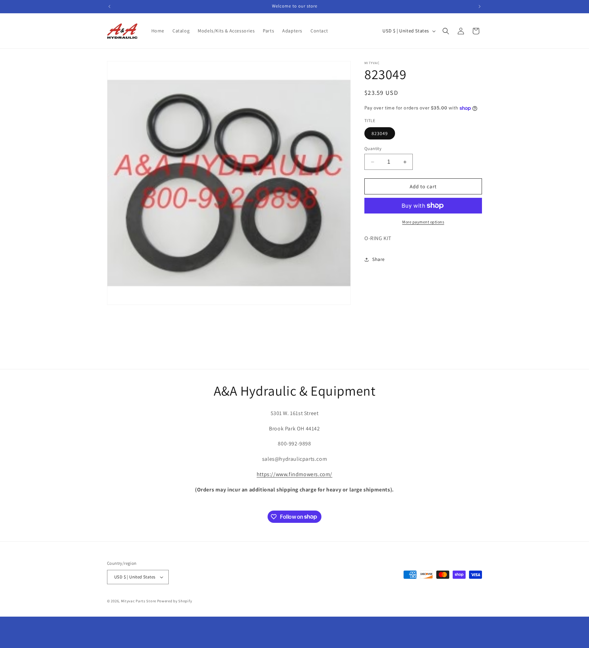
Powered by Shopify (174, 601)
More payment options (423, 221)
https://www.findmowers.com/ (294, 474)
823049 (380, 133)
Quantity (372, 148)
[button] (445, 31)
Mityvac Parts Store (138, 601)
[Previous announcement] (109, 6)
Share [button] (378, 259)
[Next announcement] (479, 6)
